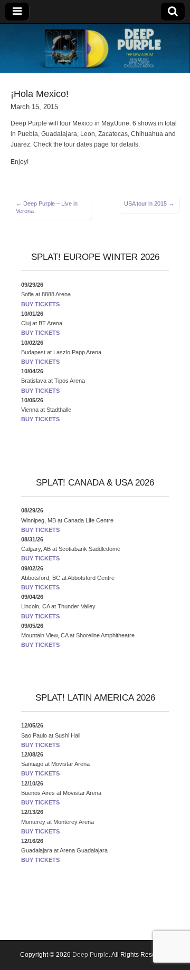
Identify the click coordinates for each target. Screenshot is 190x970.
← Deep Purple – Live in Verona (47, 207)
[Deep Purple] (95, 48)
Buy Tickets (40, 304)
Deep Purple (90, 954)
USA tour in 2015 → (149, 203)
